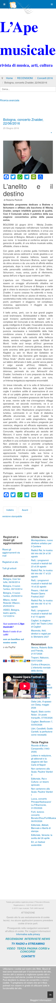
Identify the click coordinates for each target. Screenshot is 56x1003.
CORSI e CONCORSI (34, 950)
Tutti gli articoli (9, 568)
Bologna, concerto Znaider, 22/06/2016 (23, 121)
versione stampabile (12, 516)
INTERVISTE (32, 939)
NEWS (46, 939)
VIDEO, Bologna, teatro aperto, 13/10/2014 (11, 612)
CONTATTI (28, 956)
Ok (50, 994)
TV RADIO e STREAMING (28, 944)
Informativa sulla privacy (28, 934)
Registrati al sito (10, 561)
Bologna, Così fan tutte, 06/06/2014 (12, 580)
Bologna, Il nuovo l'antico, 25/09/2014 (12, 594)
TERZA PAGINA (27, 948)
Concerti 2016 (45, 78)
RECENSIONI (25, 78)
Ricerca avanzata (9, 100)
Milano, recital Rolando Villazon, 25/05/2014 (11, 602)
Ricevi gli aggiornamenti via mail (11, 552)
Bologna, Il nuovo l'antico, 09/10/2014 (12, 587)
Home (9, 78)
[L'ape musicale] (21, 4)
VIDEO (11, 948)
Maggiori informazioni (40, 1000)
